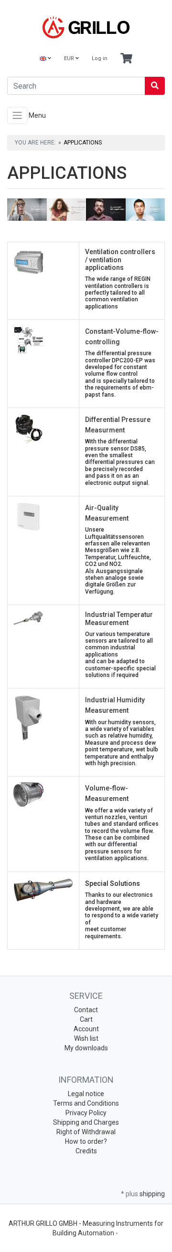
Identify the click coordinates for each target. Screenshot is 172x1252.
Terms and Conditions (86, 1103)
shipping (152, 1194)
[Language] (45, 59)
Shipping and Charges (86, 1122)
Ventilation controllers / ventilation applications (120, 260)
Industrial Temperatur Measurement (119, 618)
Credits (86, 1151)
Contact (86, 1010)
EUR (69, 58)
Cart (86, 1019)
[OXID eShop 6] (86, 27)
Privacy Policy (86, 1113)
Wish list (86, 1038)
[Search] (155, 86)
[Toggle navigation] (17, 115)
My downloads (86, 1048)
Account (86, 1029)
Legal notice (86, 1094)
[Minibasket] (126, 59)
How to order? (86, 1141)
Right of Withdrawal (86, 1132)
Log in (100, 58)
